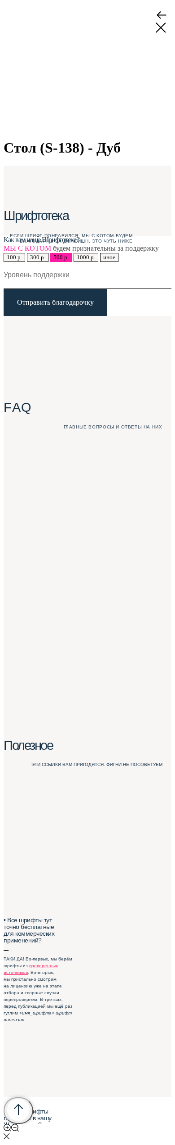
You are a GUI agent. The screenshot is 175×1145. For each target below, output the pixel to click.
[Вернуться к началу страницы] (18, 1110)
